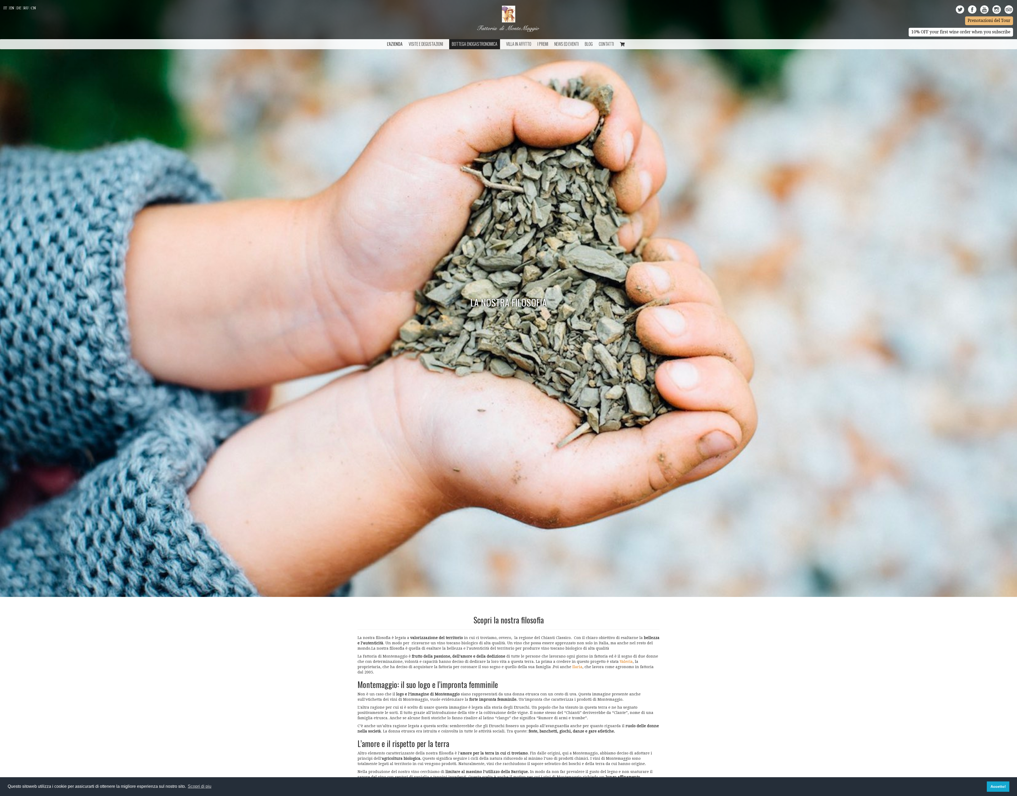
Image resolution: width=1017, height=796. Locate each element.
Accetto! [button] (998, 786)
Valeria (626, 661)
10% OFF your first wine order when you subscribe (960, 32)
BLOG (589, 44)
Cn (33, 8)
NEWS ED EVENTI (566, 44)
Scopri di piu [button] (199, 786)
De (18, 8)
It (5, 8)
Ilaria (577, 667)
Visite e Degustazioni (426, 44)
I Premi (542, 44)
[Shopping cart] (622, 44)
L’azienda (395, 44)
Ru (26, 8)
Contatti (606, 44)
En (11, 8)
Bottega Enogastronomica (474, 44)
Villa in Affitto (518, 44)
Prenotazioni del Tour (989, 20)
